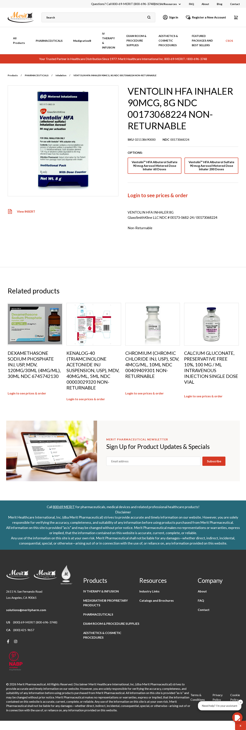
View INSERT (26, 211)
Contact (235, 4)
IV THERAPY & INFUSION (108, 40)
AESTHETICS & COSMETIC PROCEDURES (168, 40)
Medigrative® (82, 40)
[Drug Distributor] (15, 661)
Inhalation (61, 75)
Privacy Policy (218, 697)
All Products (19, 40)
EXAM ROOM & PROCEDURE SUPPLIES (136, 40)
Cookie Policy (235, 697)
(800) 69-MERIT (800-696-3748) (35, 622)
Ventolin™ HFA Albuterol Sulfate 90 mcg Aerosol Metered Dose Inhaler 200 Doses (211, 165)
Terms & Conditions (197, 697)
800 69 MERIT (64, 507)
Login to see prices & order (158, 195)
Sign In (173, 17)
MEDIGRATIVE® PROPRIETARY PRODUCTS (105, 603)
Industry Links (149, 591)
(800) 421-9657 (23, 630)
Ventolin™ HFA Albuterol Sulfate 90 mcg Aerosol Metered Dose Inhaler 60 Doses (154, 165)
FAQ (191, 4)
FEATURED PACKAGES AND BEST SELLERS (202, 40)
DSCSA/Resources (165, 4)
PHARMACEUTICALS (49, 40)
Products (13, 75)
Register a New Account (209, 17)
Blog (219, 4)
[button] (236, 17)
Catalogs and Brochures (156, 600)
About (205, 4)
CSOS (229, 40)
